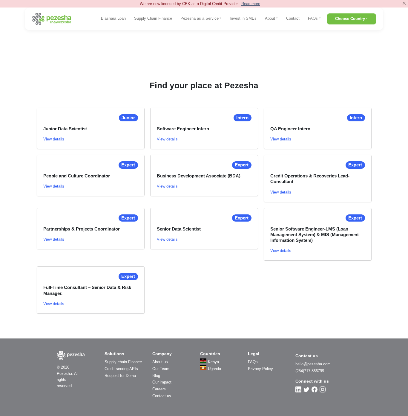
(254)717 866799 (309, 371)
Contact (293, 18)
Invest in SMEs (243, 18)
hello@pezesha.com (313, 364)
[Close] (404, 3)
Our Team (160, 368)
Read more (250, 3)
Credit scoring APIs (121, 368)
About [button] (270, 18)
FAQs (253, 362)
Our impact (161, 382)
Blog (156, 375)
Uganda (214, 368)
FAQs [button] (313, 18)
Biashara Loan (113, 18)
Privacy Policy (260, 368)
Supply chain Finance (123, 362)
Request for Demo (120, 375)
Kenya (213, 362)
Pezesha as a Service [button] (199, 18)
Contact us (161, 396)
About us (160, 362)
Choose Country (350, 18)
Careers (159, 389)
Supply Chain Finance (153, 18)
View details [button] (53, 139)
